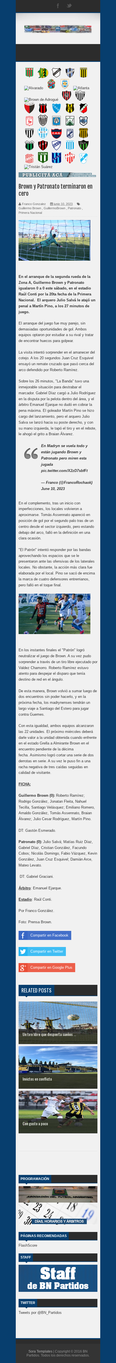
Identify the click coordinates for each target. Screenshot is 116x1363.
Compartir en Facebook (49, 935)
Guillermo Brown (30, 208)
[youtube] (91, 6)
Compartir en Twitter (46, 951)
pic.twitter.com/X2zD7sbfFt (64, 471)
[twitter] (69, 6)
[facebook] (58, 6)
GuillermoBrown (54, 208)
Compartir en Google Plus (51, 967)
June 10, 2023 (53, 489)
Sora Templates (40, 1351)
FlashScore (28, 1245)
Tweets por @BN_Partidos (40, 1312)
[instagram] (80, 6)
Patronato (74, 208)
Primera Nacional (30, 212)
